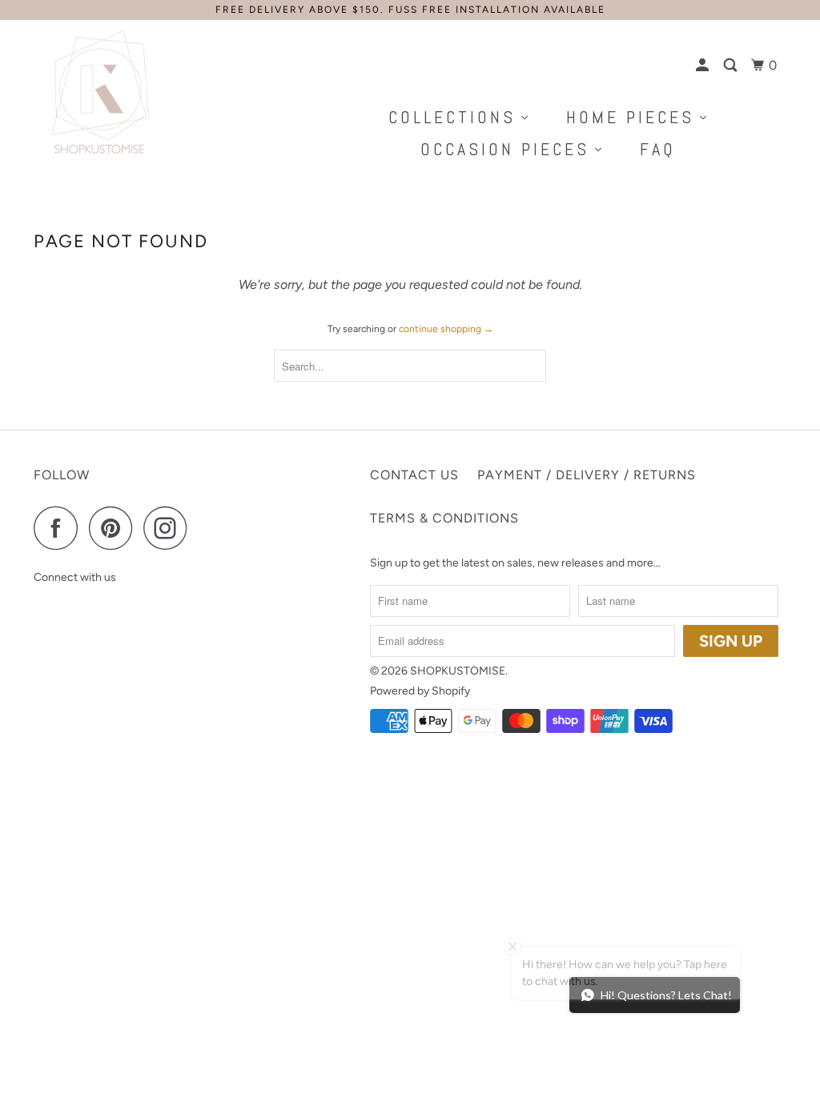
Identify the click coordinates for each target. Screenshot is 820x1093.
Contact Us (414, 474)
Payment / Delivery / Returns (586, 474)
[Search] (732, 65)
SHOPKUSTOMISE (457, 671)
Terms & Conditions (444, 518)
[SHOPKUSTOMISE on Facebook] (60, 528)
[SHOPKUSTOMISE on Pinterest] (115, 528)
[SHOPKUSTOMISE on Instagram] (169, 528)
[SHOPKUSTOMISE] (98, 92)
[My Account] (704, 65)
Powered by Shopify (420, 691)
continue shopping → (446, 328)
